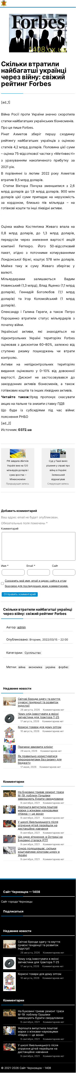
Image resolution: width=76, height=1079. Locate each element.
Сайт (55, 565)
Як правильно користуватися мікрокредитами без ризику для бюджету (39, 759)
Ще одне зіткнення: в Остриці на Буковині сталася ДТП (40, 838)
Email (31, 565)
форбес (63, 667)
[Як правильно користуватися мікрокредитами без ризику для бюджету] (9, 758)
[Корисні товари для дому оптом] (9, 734)
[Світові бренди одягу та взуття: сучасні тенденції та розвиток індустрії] (9, 701)
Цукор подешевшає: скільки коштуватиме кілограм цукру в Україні (39, 852)
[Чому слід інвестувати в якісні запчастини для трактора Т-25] (9, 718)
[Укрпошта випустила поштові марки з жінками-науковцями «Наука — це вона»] (9, 809)
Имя (4, 565)
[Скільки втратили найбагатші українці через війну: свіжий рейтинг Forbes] (38, 33)
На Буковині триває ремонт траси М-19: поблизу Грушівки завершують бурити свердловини (41, 795)
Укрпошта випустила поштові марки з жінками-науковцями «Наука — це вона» (38, 810)
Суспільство (33, 652)
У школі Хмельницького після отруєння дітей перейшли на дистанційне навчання (38, 825)
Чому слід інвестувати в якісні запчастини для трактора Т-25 (38, 715)
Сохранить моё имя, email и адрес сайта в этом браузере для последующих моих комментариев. (36, 583)
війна (22, 667)
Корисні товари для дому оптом (39, 727)
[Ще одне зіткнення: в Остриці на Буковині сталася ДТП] (9, 839)
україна (50, 667)
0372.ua (25, 430)
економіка (35, 667)
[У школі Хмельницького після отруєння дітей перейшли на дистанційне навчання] (9, 823)
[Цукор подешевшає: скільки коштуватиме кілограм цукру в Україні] (9, 850)
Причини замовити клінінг (35, 746)
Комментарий (9, 528)
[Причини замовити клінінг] (9, 749)
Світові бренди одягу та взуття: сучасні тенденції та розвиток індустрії (39, 702)
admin (21, 627)
